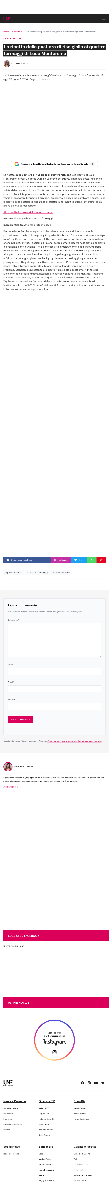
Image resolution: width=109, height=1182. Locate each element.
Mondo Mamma (46, 1164)
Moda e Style (45, 1159)
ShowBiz (79, 1101)
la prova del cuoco (13, 572)
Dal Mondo (8, 1113)
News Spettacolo (81, 1119)
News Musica (80, 1113)
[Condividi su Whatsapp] (92, 559)
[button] (104, 19)
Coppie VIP (44, 1113)
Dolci (76, 1159)
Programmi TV (45, 1124)
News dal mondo (11, 1153)
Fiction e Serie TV (46, 1119)
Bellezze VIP (44, 1108)
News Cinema (80, 1108)
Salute (41, 1175)
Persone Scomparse (12, 1124)
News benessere (46, 1170)
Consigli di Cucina (82, 1153)
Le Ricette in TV (18, 31)
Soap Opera (44, 1135)
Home (6, 31)
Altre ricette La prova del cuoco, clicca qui (28, 212)
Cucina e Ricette (85, 1146)
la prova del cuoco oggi (37, 572)
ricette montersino (61, 572)
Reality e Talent (46, 1129)
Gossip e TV (47, 1101)
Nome (11, 664)
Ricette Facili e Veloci (83, 1175)
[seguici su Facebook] (82, 1083)
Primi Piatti (78, 1170)
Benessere (46, 1146)
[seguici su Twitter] (103, 1083)
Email (11, 682)
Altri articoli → (10, 786)
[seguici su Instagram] (89, 1083)
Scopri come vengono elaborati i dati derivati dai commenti (74, 741)
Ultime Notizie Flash (13, 945)
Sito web (11, 700)
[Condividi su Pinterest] (101, 559)
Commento (13, 620)
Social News (11, 1146)
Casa (41, 1153)
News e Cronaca (14, 1101)
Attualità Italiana (10, 1108)
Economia (7, 1119)
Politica (6, 1129)
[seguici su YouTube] (96, 1083)
